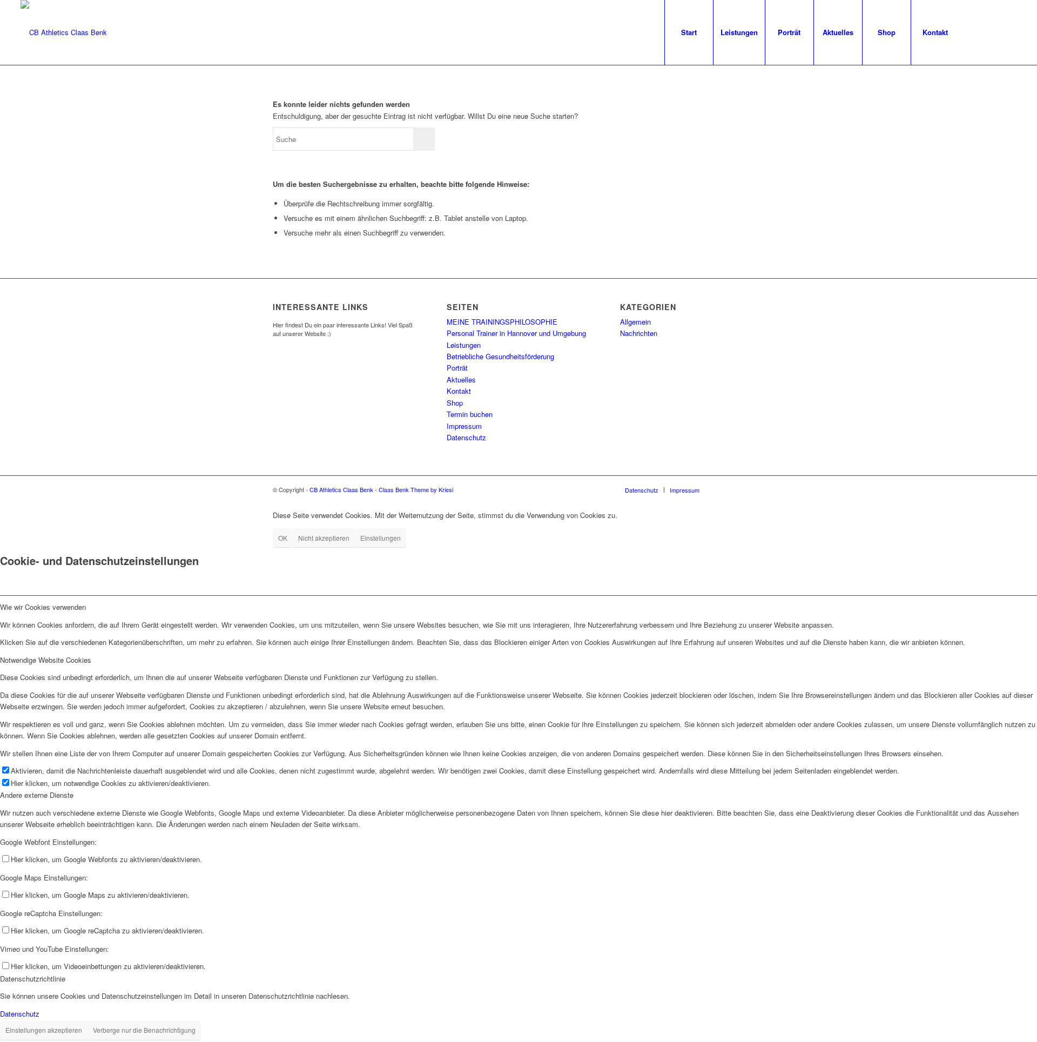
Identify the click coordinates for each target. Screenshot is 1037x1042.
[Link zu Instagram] (992, 32)
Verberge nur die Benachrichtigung (144, 1029)
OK (282, 537)
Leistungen (464, 345)
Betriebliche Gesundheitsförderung (500, 356)
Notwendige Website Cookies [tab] (45, 660)
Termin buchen (470, 414)
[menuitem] (688, 32)
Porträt (457, 367)
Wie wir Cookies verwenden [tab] (43, 607)
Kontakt (459, 391)
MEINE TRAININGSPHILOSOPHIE (502, 322)
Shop (455, 403)
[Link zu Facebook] (976, 32)
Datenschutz (466, 437)
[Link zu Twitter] (1008, 32)
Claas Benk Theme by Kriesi (416, 489)
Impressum (464, 426)
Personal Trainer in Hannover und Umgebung (516, 333)
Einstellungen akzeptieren (43, 1029)
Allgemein (635, 322)
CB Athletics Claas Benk (341, 489)
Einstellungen (380, 537)
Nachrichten (638, 333)
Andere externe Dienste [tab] (36, 795)
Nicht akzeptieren (323, 537)
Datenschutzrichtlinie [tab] (32, 978)
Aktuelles (461, 379)
